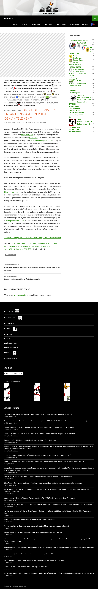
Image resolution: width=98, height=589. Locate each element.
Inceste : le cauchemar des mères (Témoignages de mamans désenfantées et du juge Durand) (37, 455)
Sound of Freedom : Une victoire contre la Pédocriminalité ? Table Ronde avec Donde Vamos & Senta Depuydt (44, 462)
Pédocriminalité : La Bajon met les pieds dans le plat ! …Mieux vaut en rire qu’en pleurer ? (36, 526)
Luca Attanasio (28, 94)
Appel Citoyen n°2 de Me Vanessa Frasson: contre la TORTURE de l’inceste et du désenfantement (39, 498)
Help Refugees (40, 88)
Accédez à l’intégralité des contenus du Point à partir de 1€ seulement (32, 237)
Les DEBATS (7, 339)
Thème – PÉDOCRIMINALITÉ (84, 121)
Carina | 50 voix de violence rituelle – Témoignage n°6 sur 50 (26, 567)
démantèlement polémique (41, 140)
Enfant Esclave (17, 85)
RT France (53, 97)
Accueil (14, 24)
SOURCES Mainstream (30, 100)
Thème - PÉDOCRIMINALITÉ (29, 103)
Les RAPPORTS (8, 334)
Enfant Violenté (44, 85)
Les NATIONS (48, 24)
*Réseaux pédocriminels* (14, 81)
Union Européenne (27, 105)
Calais (13, 83)
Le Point (45, 91)
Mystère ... (39, 94)
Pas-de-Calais (24, 97)
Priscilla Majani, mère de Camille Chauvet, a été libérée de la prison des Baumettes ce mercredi (39, 414)
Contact (85, 24)
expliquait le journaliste (15, 220)
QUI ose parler (39, 97)
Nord (48, 94)
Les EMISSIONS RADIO (11, 347)
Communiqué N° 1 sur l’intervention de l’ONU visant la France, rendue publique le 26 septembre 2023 (41, 434)
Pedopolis (8, 18)
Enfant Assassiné (47, 83)
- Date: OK (28, 81)
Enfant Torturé (30, 85)
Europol (7, 88)
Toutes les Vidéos (10, 358)
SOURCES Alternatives (13, 100)
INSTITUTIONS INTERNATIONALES (16, 91)
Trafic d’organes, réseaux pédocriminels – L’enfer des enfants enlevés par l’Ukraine (34, 560)
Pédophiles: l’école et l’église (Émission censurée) (22, 277)
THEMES (24, 24)
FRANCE (18, 88)
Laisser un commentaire (36, 123)
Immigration (52, 88)
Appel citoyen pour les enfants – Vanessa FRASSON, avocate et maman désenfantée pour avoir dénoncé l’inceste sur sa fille (49, 547)
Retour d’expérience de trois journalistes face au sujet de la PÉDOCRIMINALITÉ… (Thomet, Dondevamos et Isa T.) (45, 421)
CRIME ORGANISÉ (23, 83)
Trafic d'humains (75, 106)
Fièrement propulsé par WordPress (15, 586)
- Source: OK (38, 81)
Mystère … (74, 91)
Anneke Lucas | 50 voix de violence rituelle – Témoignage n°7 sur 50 (28, 554)
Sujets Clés (36, 24)
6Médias (46, 81)
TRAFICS (16, 105)
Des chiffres (10, 255)
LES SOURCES (61, 24)
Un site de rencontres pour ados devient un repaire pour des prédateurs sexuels (33, 532)
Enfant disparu (74, 93)
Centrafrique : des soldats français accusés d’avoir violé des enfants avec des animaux (32, 267)
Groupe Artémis (28, 88)
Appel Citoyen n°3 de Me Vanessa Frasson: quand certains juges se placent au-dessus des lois (38, 477)
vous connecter (20, 295)
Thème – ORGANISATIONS (84, 96)
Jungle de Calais (35, 91)
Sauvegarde (74, 24)
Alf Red (21, 123)
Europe (57, 85)
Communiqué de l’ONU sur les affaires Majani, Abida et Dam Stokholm (30, 440)
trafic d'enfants (46, 103)
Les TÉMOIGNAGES (10, 343)
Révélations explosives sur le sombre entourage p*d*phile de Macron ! (29, 519)
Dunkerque (35, 83)
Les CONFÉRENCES (10, 323)
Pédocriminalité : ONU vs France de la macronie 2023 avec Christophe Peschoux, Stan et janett (39, 427)
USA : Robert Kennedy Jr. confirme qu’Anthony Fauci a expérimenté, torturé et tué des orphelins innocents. (43, 483)
